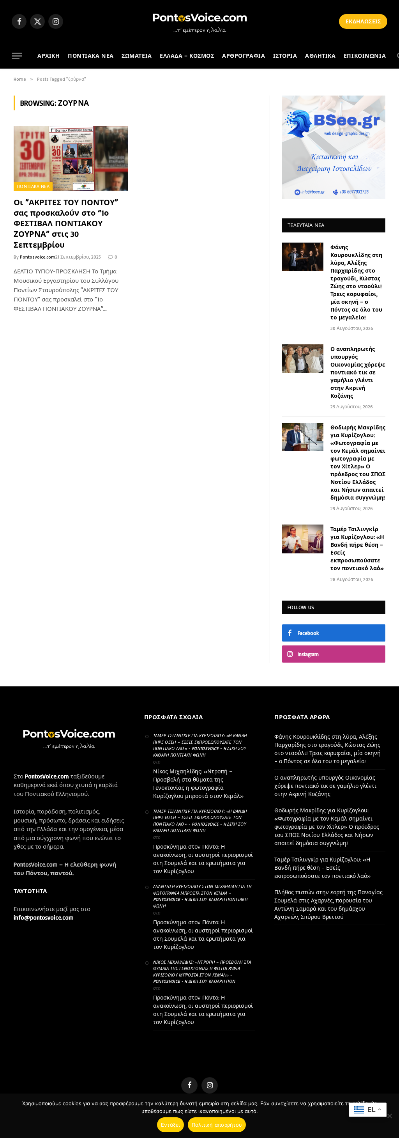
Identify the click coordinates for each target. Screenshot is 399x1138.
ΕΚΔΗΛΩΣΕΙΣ (363, 21)
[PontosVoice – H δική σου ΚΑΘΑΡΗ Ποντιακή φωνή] (200, 21)
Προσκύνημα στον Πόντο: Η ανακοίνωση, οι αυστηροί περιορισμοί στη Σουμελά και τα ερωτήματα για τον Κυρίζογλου (203, 858)
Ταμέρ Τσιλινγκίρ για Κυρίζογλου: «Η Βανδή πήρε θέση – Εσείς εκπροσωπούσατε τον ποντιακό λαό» (357, 548)
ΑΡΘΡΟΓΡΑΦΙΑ (243, 55)
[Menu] (17, 56)
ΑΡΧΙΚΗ (48, 55)
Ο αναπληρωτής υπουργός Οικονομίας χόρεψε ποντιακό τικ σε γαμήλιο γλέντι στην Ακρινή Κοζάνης (357, 372)
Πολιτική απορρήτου (217, 1125)
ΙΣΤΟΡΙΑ (285, 55)
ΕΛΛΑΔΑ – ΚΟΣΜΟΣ (187, 55)
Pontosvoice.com (37, 257)
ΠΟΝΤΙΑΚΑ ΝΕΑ (91, 55)
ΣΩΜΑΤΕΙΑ (137, 55)
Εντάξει (170, 1125)
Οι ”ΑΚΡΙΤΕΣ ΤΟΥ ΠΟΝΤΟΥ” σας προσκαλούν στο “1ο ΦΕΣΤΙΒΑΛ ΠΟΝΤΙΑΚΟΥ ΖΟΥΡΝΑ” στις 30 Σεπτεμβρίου (66, 223)
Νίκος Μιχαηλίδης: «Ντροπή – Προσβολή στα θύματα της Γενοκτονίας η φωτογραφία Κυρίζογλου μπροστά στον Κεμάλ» (198, 783)
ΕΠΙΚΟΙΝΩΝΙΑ (365, 55)
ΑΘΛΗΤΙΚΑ (320, 55)
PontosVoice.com (47, 776)
